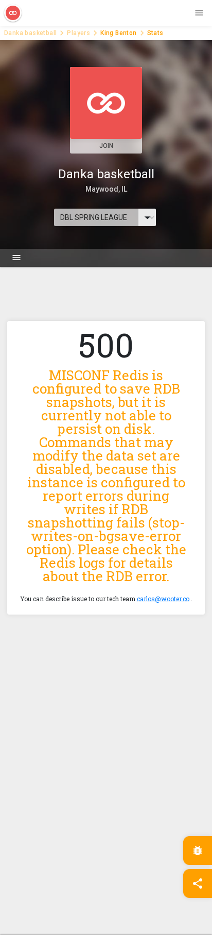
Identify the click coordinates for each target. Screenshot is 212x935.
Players (78, 33)
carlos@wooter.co (163, 598)
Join (106, 145)
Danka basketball (30, 33)
